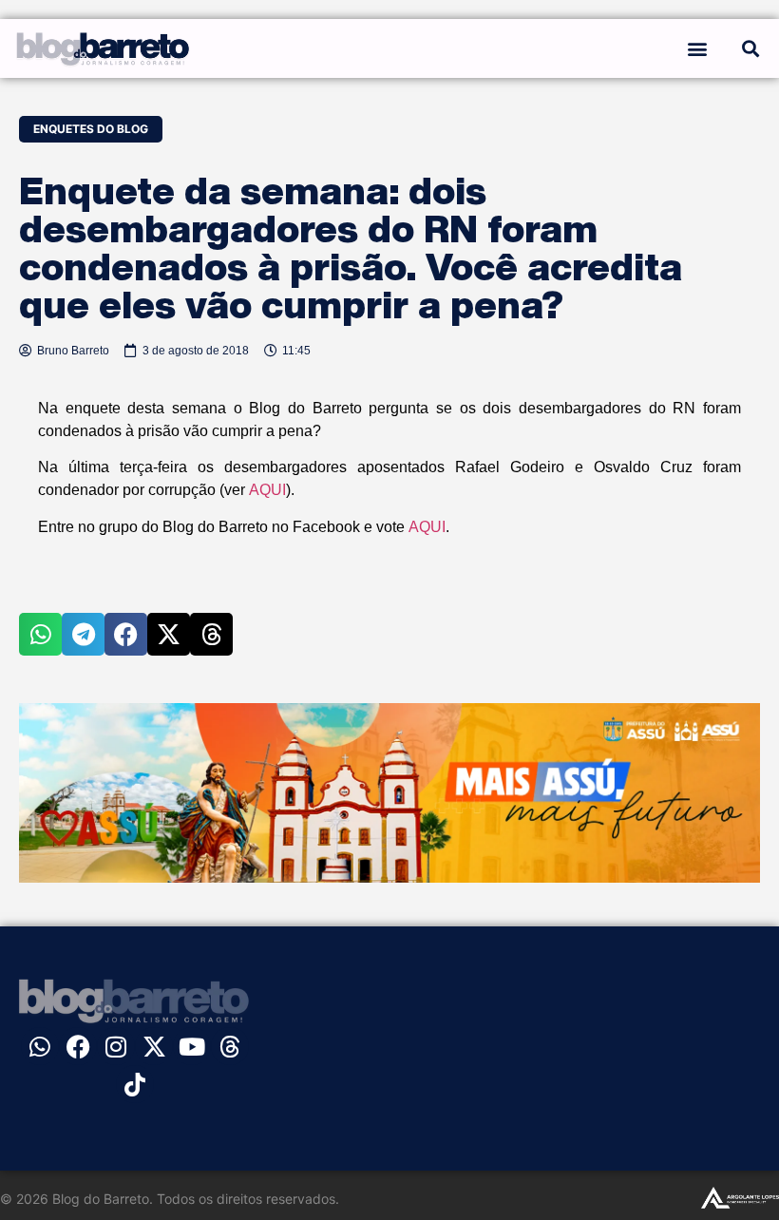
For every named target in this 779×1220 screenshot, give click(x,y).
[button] (696, 48)
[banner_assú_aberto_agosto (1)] (389, 876)
